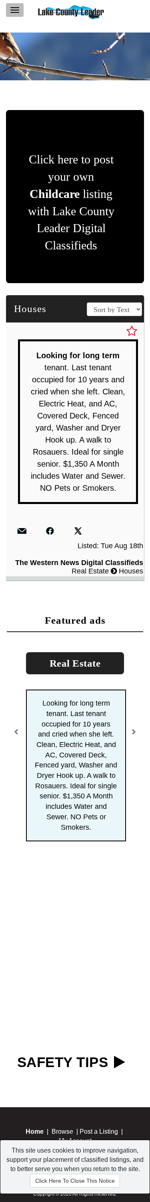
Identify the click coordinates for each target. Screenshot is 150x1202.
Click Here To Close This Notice (75, 1181)
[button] (17, 729)
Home (35, 1131)
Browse (62, 1131)
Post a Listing (99, 1131)
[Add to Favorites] (131, 331)
